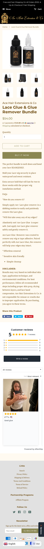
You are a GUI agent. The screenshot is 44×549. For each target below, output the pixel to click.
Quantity (6, 132)
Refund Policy (22, 488)
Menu (8, 9)
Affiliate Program (22, 500)
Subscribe (30, 531)
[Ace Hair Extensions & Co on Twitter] (14, 512)
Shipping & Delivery (22, 477)
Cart (39, 9)
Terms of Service (22, 484)
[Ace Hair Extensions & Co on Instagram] (24, 512)
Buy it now (22, 155)
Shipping (6, 125)
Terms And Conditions (22, 481)
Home (4, 27)
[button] (22, 123)
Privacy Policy (22, 474)
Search (22, 470)
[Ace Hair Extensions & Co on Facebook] (19, 512)
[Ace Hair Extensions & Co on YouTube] (29, 512)
